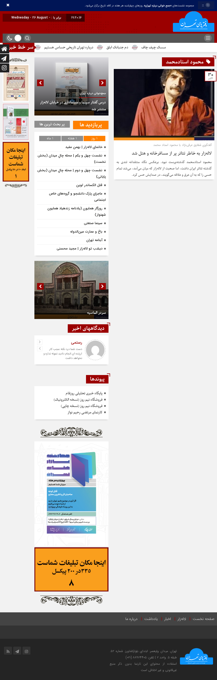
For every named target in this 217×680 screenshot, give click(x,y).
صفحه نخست (203, 619)
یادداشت (151, 619)
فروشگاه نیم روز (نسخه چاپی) (81, 406)
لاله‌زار (182, 619)
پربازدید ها (91, 125)
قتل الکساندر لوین (89, 185)
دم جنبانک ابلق (133, 47)
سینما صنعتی (93, 223)
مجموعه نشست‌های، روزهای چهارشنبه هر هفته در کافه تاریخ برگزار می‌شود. (139, 6)
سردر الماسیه (96, 312)
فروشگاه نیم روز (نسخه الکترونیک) (78, 399)
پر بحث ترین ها (52, 124)
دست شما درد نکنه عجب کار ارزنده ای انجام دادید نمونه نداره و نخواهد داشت (62, 353)
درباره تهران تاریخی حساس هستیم (84, 47)
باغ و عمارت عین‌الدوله (86, 231)
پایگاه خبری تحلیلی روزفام (84, 393)
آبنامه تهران (94, 240)
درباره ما (131, 619)
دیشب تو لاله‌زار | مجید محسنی (79, 248)
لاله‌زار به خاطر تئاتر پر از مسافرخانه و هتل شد (172, 153)
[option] (71, 86)
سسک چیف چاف (169, 47)
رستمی (76, 342)
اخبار (167, 619)
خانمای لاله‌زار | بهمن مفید (83, 147)
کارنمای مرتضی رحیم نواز (84, 412)
